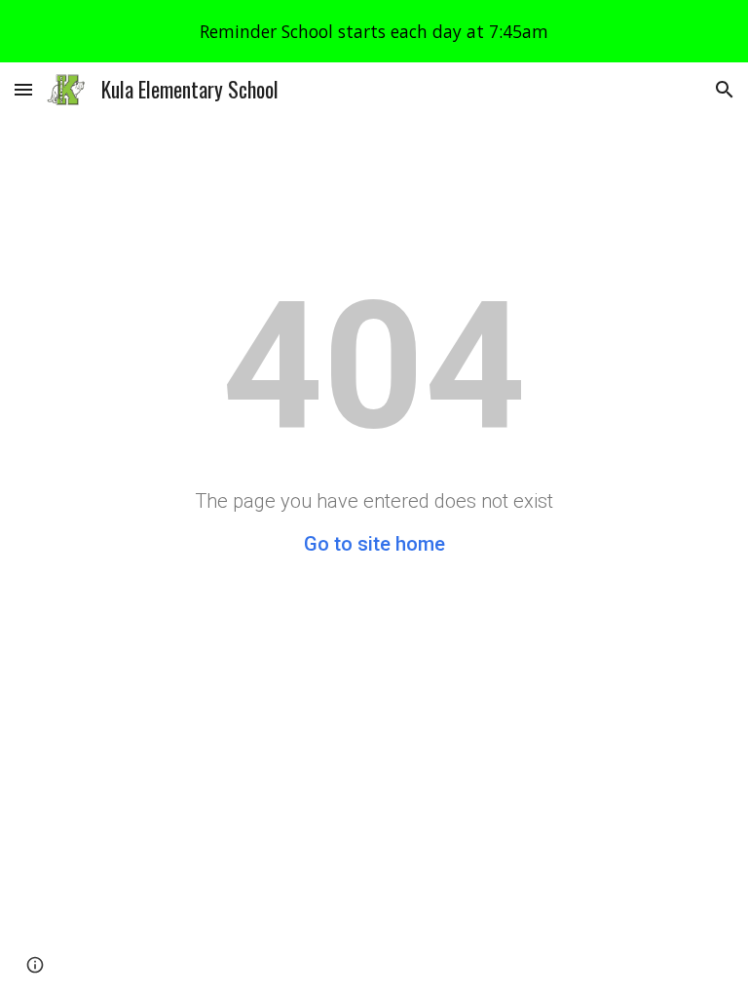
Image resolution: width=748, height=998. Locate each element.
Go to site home (374, 544)
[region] (374, 31)
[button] (23, 89)
